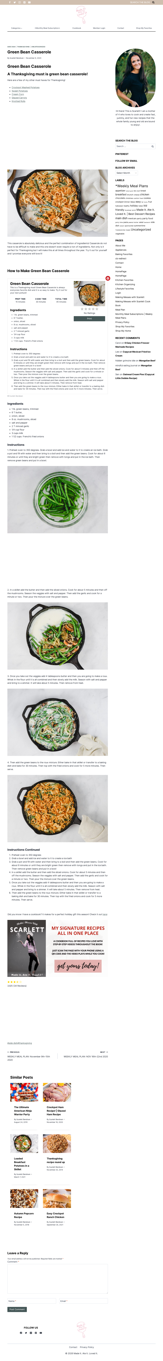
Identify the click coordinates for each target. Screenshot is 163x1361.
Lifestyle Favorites (124, 288)
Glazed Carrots (19, 97)
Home (118, 267)
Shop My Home (123, 331)
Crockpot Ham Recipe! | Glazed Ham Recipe (56, 1111)
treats (128, 230)
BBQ (135, 191)
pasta (125, 222)
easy (138, 201)
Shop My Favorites (144, 28)
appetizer (120, 190)
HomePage (120, 271)
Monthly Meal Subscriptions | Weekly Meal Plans (133, 316)
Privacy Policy (122, 322)
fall (142, 202)
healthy (126, 206)
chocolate (120, 198)
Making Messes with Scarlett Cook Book (132, 303)
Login (118, 293)
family (146, 202)
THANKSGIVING (23, 47)
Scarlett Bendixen (17, 58)
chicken (144, 194)
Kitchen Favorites (124, 280)
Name (12, 1301)
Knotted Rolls (18, 101)
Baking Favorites (123, 254)
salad (141, 222)
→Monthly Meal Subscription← (47, 28)
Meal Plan (120, 309)
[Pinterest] (24, 2)
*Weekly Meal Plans (131, 186)
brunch (130, 195)
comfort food (138, 198)
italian (141, 206)
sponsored (129, 226)
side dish (11, 47)
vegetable (119, 234)
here (105, 914)
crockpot (119, 202)
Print (89, 318)
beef (138, 191)
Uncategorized (38, 47)
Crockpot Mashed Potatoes (25, 87)
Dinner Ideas (129, 202)
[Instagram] (19, 2)
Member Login (99, 28)
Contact (120, 28)
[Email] (29, 2)
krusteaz (128, 210)
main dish (121, 218)
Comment (13, 1261)
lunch (134, 210)
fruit (150, 202)
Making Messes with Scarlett (129, 297)
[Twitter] (14, 2)
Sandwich (147, 222)
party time (119, 222)
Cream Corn (18, 94)
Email (63, 1301)
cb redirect (120, 258)
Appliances (120, 250)
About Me (120, 245)
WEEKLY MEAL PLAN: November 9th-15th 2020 (28, 1056)
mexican (132, 218)
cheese (136, 195)
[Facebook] (9, 2)
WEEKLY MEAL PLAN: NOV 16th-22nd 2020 (86, 1054)
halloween (119, 206)
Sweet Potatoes (20, 91)
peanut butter (133, 222)
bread (143, 190)
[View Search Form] (153, 2)
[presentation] (24, 1092)
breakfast (121, 194)
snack (122, 226)
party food (147, 218)
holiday (134, 205)
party (139, 218)
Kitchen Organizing (125, 284)
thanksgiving (25, 1043)
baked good (129, 191)
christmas (129, 198)
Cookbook (76, 28)
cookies (147, 198)
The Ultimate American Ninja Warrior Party (23, 1111)
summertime (139, 225)
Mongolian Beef (147, 360)
